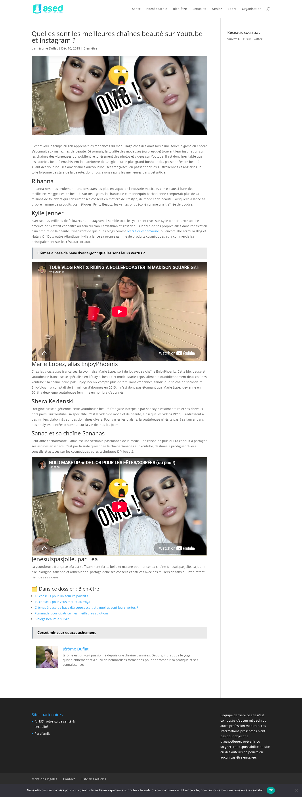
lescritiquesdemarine (143, 231)
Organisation (252, 9)
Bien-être (180, 9)
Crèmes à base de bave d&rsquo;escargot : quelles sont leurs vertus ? (86, 607)
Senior (217, 9)
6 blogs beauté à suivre (52, 619)
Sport (232, 9)
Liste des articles (93, 779)
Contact (69, 779)
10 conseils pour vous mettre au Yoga (62, 602)
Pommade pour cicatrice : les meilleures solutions (72, 613)
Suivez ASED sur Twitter (244, 39)
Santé (136, 9)
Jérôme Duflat (48, 48)
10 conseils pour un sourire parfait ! (61, 596)
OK (271, 790)
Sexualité (199, 9)
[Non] (296, 790)
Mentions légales (44, 779)
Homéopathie (156, 9)
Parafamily (42, 733)
